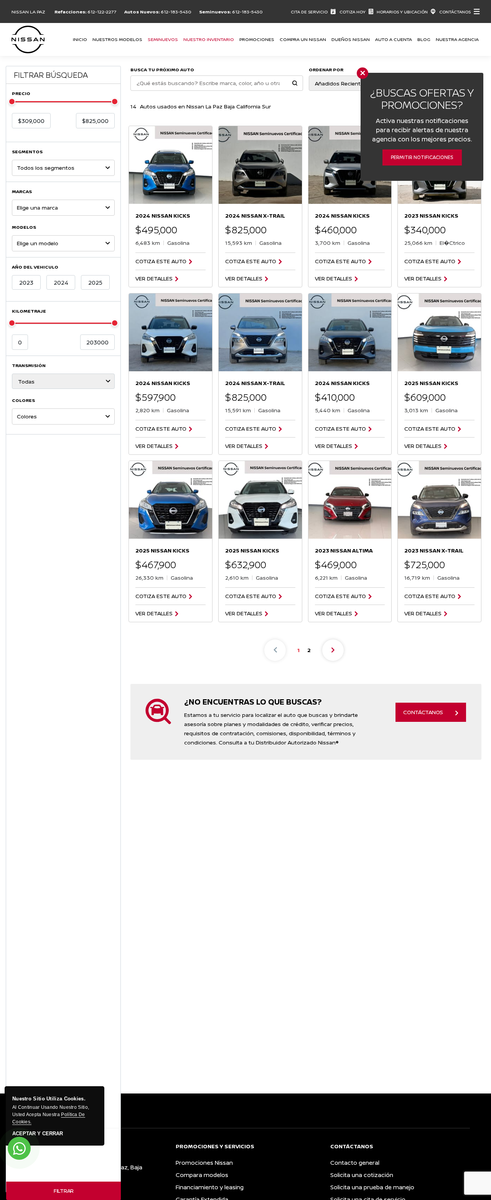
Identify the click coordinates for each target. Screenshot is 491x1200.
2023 (26, 283)
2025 (95, 283)
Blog (423, 39)
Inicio (80, 39)
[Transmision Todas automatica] (63, 381)
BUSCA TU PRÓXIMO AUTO (162, 69)
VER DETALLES (154, 278)
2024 (61, 283)
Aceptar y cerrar (37, 1133)
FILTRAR (64, 1190)
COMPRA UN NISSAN (303, 39)
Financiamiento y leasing (210, 1187)
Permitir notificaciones (422, 157)
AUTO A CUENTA (393, 39)
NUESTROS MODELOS (117, 39)
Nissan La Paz (28, 11)
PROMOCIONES (256, 39)
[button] (294, 84)
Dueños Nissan (350, 39)
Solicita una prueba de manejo (372, 1187)
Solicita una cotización (361, 1175)
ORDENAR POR (326, 69)
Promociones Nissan (204, 1163)
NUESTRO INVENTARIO (208, 39)
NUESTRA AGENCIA (457, 39)
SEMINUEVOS (163, 39)
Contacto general (354, 1163)
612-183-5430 (176, 11)
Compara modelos (202, 1175)
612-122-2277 (102, 11)
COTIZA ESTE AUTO (160, 261)
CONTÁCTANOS (423, 712)
